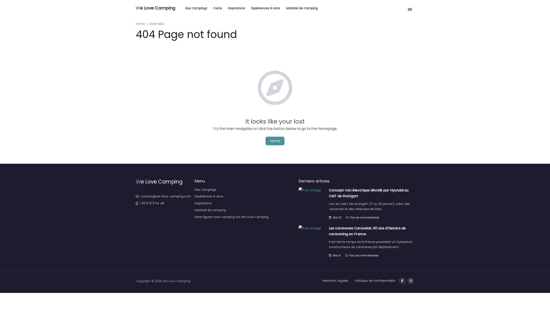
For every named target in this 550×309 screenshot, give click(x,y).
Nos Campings (196, 8)
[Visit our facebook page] (402, 280)
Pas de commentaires (364, 217)
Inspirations (236, 8)
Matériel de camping (210, 210)
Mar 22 (337, 217)
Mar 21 (337, 255)
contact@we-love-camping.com (166, 196)
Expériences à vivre (265, 8)
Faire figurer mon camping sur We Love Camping (232, 217)
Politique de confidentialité (375, 281)
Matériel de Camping (302, 8)
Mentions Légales (335, 281)
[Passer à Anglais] (410, 8)
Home (140, 24)
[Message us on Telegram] (410, 280)
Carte (217, 8)
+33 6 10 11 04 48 (152, 203)
